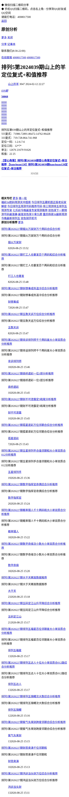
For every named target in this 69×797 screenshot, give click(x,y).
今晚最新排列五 (10, 218)
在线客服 (6, 57)
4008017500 (19, 57)
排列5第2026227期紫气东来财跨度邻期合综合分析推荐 (33, 722)
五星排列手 (14, 472)
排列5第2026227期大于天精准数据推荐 (24, 577)
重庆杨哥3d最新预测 (55, 214)
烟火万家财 (14, 242)
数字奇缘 (13, 565)
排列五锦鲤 (14, 709)
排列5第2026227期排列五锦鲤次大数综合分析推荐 (30, 696)
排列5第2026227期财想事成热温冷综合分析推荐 (29, 288)
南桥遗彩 (13, 386)
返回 (4, 21)
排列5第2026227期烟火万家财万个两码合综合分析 (30, 229)
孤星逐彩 (13, 438)
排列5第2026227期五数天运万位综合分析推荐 (28, 314)
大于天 (12, 590)
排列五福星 (14, 650)
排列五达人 (14, 684)
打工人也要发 (16, 276)
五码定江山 (14, 616)
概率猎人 (13, 531)
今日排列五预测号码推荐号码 (24, 206)
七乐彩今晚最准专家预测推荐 (30, 210)
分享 (4, 44)
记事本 (11, 44)
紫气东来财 (14, 735)
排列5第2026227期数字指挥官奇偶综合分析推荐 (29, 484)
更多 (4, 37)
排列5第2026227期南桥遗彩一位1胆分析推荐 (27, 373)
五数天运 (13, 327)
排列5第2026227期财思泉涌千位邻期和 (24, 747)
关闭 (10, 37)
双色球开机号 (29, 218)
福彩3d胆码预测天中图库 (16, 202)
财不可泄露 (14, 412)
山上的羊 (13, 84)
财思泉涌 (13, 761)
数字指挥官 (14, 497)
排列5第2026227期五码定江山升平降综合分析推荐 (30, 603)
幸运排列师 (14, 361)
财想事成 (13, 301)
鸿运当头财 (14, 786)
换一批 (23, 198)
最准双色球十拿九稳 (30, 214)
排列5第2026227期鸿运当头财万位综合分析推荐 (29, 773)
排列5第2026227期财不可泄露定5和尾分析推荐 (28, 399)
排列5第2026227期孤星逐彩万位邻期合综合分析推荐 (32, 425)
